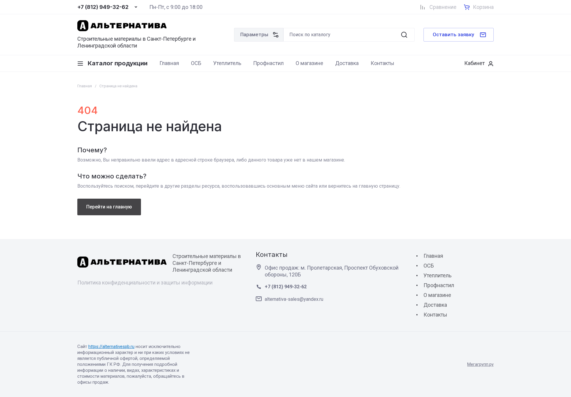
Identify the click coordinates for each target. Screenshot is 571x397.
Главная (84, 86)
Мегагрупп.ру (480, 364)
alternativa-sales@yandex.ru (294, 299)
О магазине (437, 295)
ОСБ (428, 265)
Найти (404, 35)
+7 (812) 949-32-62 (102, 7)
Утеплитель (437, 275)
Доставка (435, 305)
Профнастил (438, 285)
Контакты (435, 314)
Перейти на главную (109, 207)
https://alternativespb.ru (111, 346)
